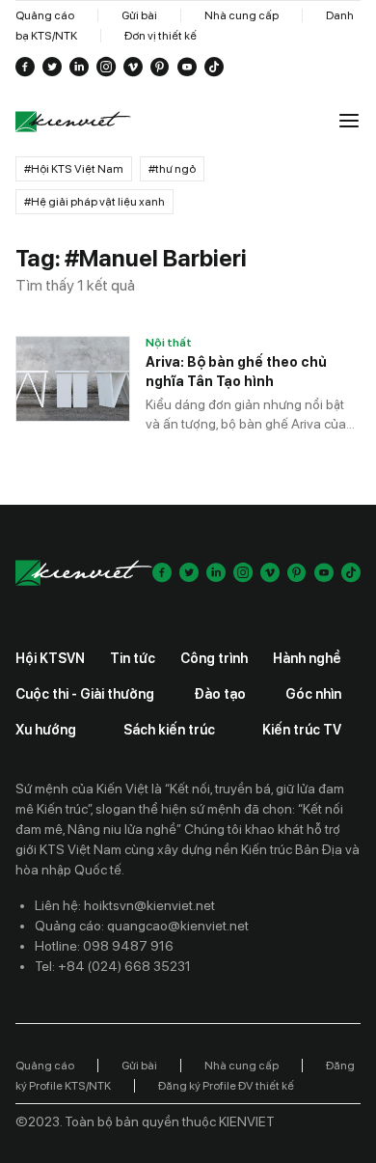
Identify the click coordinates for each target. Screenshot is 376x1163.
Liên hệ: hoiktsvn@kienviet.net (125, 905)
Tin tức (132, 658)
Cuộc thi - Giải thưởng (84, 694)
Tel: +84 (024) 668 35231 (113, 966)
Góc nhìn (313, 694)
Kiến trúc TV (301, 729)
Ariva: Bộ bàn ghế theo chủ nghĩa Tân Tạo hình (236, 371)
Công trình (214, 658)
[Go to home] (73, 122)
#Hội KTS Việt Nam (73, 169)
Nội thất (169, 342)
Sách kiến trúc (169, 729)
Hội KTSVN (50, 658)
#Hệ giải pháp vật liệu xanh (94, 201)
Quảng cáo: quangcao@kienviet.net (142, 925)
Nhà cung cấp (241, 15)
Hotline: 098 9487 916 (104, 946)
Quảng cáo (44, 15)
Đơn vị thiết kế (160, 35)
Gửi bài (139, 15)
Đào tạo (220, 694)
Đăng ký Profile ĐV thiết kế (226, 1086)
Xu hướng (45, 729)
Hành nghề (307, 658)
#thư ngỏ (172, 169)
